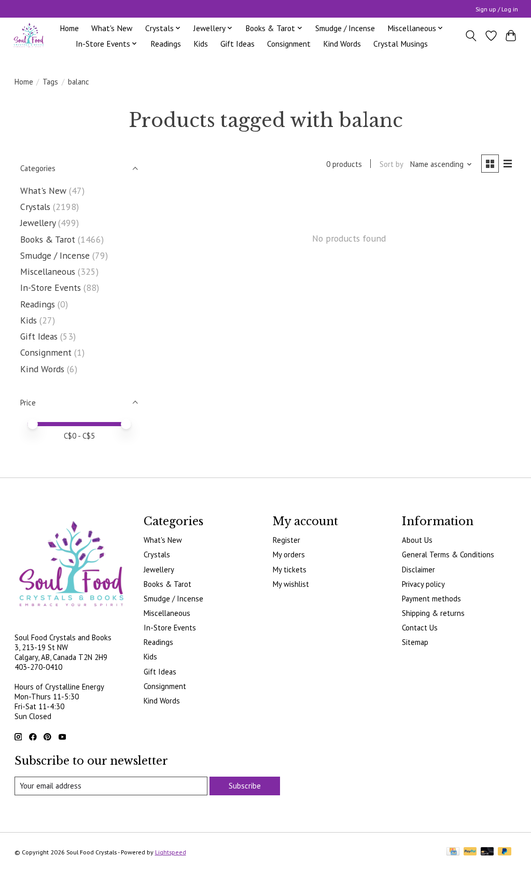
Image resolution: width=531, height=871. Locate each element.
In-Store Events (50, 287)
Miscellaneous (47, 271)
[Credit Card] (452, 852)
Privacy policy (423, 584)
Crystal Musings (400, 43)
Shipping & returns (433, 613)
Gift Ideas (237, 43)
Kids (200, 43)
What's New (111, 28)
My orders (289, 554)
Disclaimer (418, 569)
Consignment (289, 43)
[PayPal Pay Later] (504, 852)
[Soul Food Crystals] (28, 35)
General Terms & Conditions (448, 554)
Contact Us (420, 628)
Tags (50, 82)
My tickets (289, 569)
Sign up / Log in (497, 9)
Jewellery (37, 223)
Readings (165, 43)
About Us (417, 540)
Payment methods (431, 598)
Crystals (35, 207)
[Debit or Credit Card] (487, 852)
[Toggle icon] (470, 35)
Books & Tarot (47, 239)
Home (69, 28)
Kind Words (342, 43)
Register (286, 540)
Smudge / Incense (345, 28)
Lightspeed (170, 852)
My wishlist (291, 584)
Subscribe (245, 786)
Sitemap (415, 642)
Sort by (391, 164)
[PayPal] (470, 852)
